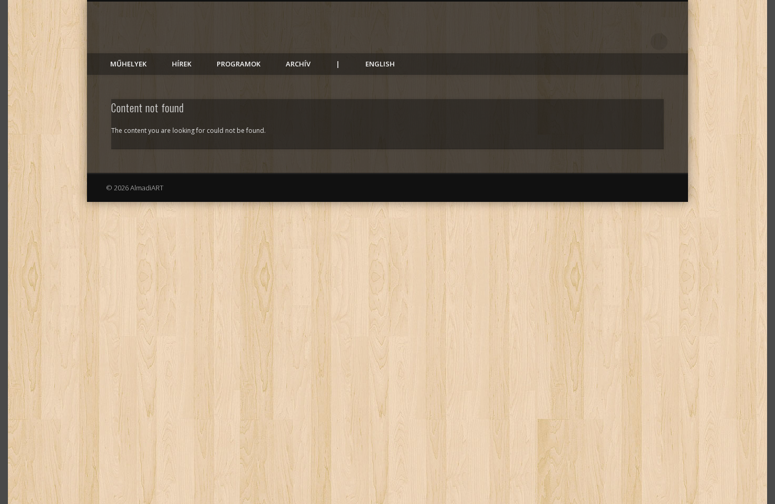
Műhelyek (128, 64)
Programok (238, 64)
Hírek (181, 64)
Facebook (637, 41)
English (380, 64)
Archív (298, 64)
